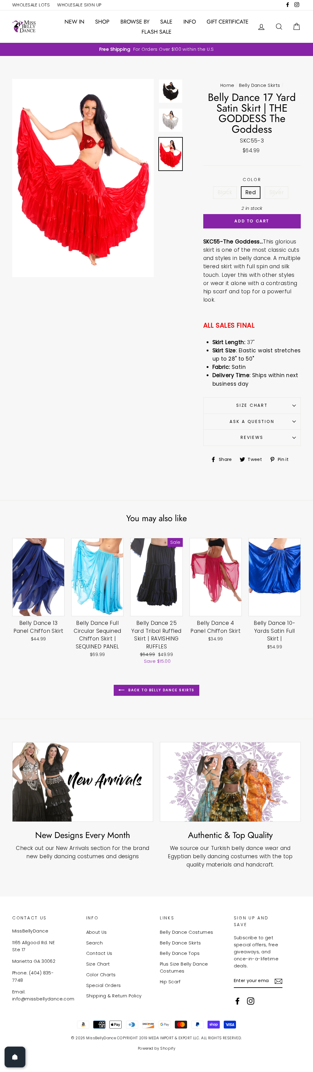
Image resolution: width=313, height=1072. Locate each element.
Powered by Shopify (156, 1048)
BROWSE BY (134, 22)
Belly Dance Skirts (259, 85)
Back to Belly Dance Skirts (160, 690)
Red (250, 192)
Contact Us (99, 953)
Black (225, 192)
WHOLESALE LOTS (31, 5)
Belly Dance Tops (180, 953)
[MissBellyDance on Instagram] (250, 1000)
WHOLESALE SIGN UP (79, 5)
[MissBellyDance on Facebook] (237, 1000)
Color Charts (101, 975)
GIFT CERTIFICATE (228, 22)
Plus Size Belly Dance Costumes (184, 967)
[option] (156, 49)
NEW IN (74, 22)
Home (227, 85)
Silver (276, 192)
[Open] (15, 1057)
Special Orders (103, 985)
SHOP (102, 22)
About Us (96, 932)
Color (252, 180)
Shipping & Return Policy (114, 996)
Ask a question (252, 422)
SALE (166, 22)
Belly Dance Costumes (186, 932)
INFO (189, 22)
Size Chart (251, 405)
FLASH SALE (156, 32)
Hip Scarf (170, 982)
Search (94, 943)
